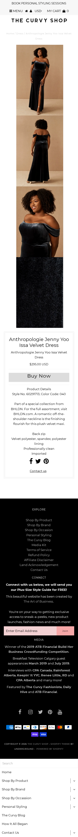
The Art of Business (38, 601)
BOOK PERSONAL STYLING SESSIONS (39, 3)
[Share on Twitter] (38, 462)
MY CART (58, 11)
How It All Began (15, 824)
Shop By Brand (39, 525)
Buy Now (39, 376)
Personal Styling (39, 535)
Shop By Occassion (16, 798)
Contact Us (39, 570)
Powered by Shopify (49, 749)
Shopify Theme (60, 744)
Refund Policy (39, 555)
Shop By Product (39, 520)
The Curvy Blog (39, 540)
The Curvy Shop (38, 744)
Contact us (38, 471)
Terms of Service (39, 550)
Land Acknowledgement (39, 565)
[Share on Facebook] (31, 462)
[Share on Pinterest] (46, 462)
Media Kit (39, 545)
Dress (19, 33)
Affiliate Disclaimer (39, 560)
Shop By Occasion (39, 530)
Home (10, 33)
